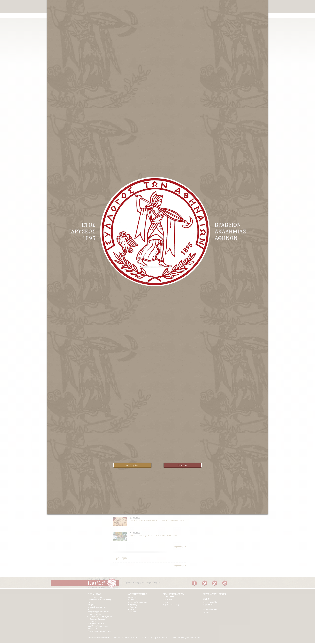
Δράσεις (133, 604)
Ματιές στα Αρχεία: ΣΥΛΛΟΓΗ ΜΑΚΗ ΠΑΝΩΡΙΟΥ (155, 535)
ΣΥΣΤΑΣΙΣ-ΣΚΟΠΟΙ (95, 597)
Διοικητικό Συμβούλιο (97, 624)
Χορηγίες (133, 607)
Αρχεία (165, 602)
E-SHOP (206, 599)
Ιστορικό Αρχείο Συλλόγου (98, 612)
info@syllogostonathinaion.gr (185, 638)
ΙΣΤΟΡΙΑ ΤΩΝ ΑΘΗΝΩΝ (214, 594)
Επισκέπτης (182, 465)
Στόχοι (133, 609)
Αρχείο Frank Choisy (171, 604)
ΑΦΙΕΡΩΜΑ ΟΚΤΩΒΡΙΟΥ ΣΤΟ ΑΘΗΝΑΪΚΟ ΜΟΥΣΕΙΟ (157, 520)
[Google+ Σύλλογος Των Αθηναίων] (214, 583)
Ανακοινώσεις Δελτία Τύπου (99, 631)
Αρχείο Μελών (95, 614)
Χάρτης (206, 612)
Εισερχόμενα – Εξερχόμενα (101, 616)
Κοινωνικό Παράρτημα (137, 602)
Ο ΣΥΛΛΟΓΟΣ (94, 594)
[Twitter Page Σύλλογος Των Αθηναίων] (204, 583)
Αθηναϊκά (132, 612)
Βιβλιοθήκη (167, 600)
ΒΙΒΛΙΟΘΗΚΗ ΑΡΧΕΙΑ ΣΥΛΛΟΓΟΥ (173, 595)
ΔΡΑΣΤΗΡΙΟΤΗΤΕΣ (137, 594)
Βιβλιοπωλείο (208, 604)
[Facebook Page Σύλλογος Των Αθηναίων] (194, 583)
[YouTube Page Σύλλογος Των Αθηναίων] (224, 583)
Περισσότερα (179, 546)
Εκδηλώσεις (133, 597)
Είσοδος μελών (132, 465)
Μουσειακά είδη (210, 602)
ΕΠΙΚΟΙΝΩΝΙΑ (210, 609)
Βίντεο (131, 600)
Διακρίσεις (92, 604)
